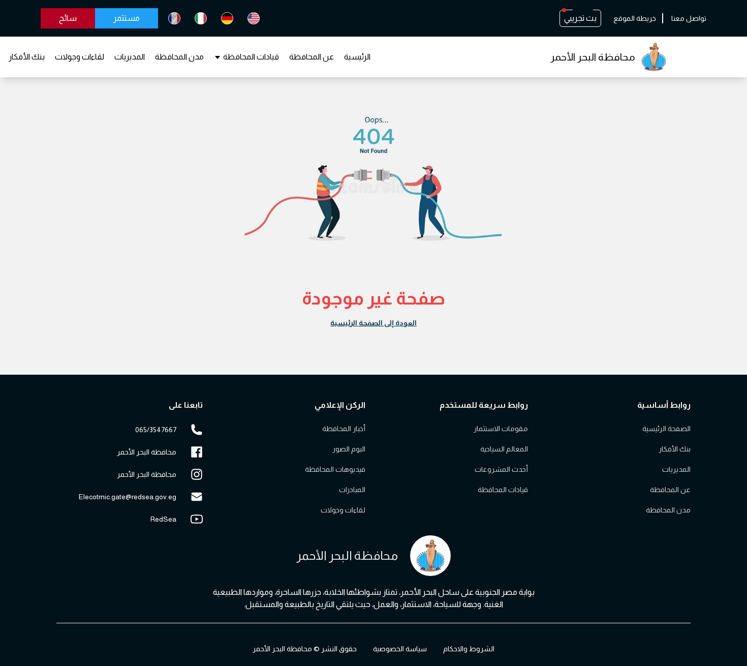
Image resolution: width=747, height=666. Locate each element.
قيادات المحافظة (251, 56)
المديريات (129, 56)
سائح (68, 18)
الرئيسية (357, 56)
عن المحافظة (311, 56)
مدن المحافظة (179, 56)
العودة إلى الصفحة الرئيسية (373, 323)
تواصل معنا (688, 18)
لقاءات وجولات (79, 56)
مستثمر (126, 18)
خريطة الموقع (634, 18)
